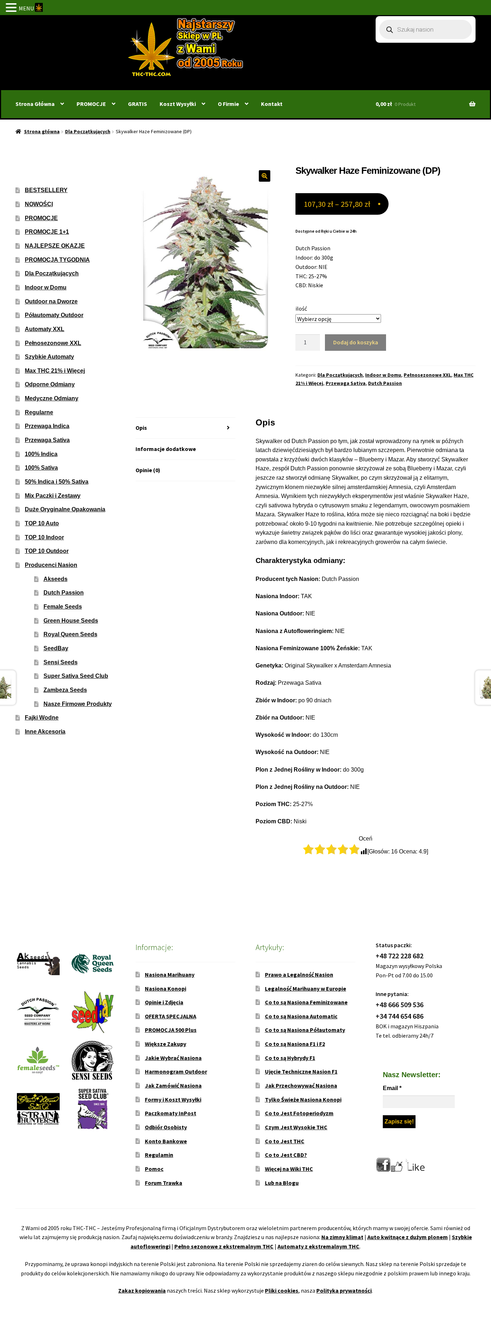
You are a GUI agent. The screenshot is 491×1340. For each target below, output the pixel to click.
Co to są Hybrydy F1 (290, 1057)
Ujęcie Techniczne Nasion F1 (301, 1071)
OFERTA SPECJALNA (170, 1016)
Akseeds (55, 579)
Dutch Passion (385, 383)
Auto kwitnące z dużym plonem (407, 1237)
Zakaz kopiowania (142, 1290)
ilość (301, 308)
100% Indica (41, 454)
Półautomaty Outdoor (54, 315)
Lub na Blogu (282, 1182)
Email (392, 1088)
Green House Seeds (70, 621)
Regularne (39, 412)
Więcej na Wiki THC (289, 1168)
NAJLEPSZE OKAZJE (55, 246)
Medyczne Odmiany (51, 398)
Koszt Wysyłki (178, 103)
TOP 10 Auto (42, 523)
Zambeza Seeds (65, 690)
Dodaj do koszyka (355, 342)
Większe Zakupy (165, 1043)
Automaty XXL (44, 329)
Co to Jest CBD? (286, 1154)
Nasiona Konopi (165, 988)
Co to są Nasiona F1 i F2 (295, 1043)
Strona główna (42, 131)
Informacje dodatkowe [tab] (166, 448)
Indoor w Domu (383, 375)
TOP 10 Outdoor (47, 551)
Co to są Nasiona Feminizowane (306, 1002)
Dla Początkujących (87, 131)
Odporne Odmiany (50, 384)
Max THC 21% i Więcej (55, 371)
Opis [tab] (141, 427)
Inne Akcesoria (45, 732)
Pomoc (154, 1168)
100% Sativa (41, 468)
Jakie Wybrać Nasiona (173, 1057)
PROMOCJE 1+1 (47, 232)
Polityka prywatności (344, 1290)
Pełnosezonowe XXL (427, 375)
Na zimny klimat (342, 1237)
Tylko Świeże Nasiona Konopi (303, 1099)
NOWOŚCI (39, 204)
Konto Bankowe (166, 1141)
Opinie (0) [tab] (148, 470)
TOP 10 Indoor (44, 537)
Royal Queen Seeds (70, 634)
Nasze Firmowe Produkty (77, 704)
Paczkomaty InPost (170, 1113)
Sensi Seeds (60, 662)
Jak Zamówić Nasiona (173, 1085)
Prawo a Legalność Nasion (299, 974)
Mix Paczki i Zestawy (53, 496)
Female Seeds (62, 607)
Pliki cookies (281, 1290)
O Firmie (228, 103)
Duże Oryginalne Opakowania (65, 509)
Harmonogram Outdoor (176, 1071)
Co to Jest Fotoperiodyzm (299, 1113)
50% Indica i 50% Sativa (56, 482)
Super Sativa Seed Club (75, 676)
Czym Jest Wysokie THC (296, 1127)
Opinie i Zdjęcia (164, 1002)
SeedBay (55, 648)
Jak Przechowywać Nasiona (301, 1085)
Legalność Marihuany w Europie (305, 988)
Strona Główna (35, 103)
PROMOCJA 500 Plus (171, 1029)
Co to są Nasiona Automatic (301, 1016)
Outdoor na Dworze (51, 301)
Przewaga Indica (47, 426)
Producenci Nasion (51, 565)
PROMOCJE (91, 103)
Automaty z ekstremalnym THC (318, 1246)
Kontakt (272, 103)
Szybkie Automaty (49, 357)
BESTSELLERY (46, 190)
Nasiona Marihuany (169, 974)
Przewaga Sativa (346, 383)
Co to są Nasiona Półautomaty (305, 1029)
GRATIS (137, 103)
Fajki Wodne (42, 718)
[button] (264, 176)
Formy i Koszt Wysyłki (173, 1099)
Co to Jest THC (284, 1141)
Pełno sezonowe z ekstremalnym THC (224, 1246)
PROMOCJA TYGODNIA (57, 260)
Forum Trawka (163, 1182)
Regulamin (159, 1154)
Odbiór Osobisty (166, 1127)
